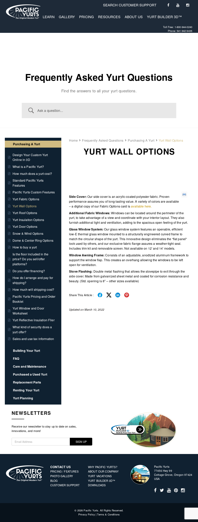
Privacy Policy (86, 514)
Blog (54, 481)
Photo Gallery (61, 476)
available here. (141, 206)
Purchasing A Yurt (141, 140)
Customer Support (65, 485)
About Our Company (103, 471)
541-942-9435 (184, 31)
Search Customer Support (129, 4)
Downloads (97, 485)
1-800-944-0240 (183, 27)
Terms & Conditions (108, 514)
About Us (134, 16)
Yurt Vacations (100, 476)
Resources (109, 16)
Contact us (60, 467)
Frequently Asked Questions (103, 140)
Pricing (86, 16)
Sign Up (81, 442)
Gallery (67, 16)
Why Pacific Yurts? (102, 467)
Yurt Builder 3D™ (164, 16)
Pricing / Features (64, 471)
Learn (49, 16)
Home (73, 140)
